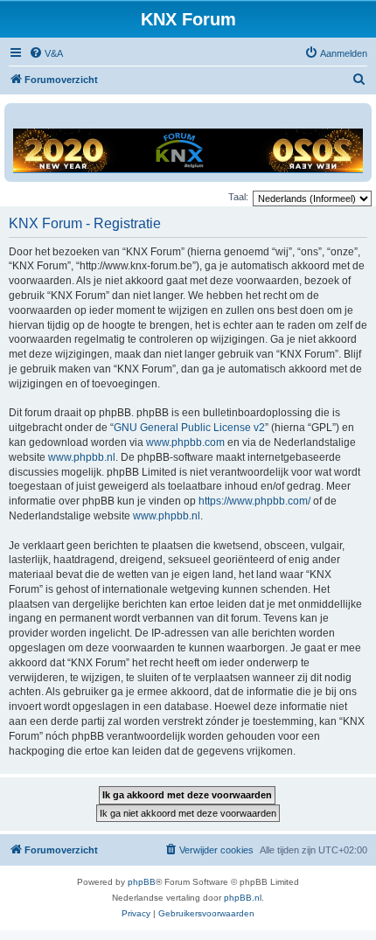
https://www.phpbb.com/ (254, 501)
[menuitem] (46, 53)
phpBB (142, 882)
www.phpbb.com (185, 442)
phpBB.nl (242, 897)
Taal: (238, 196)
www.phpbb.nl (81, 457)
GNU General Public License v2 (189, 427)
